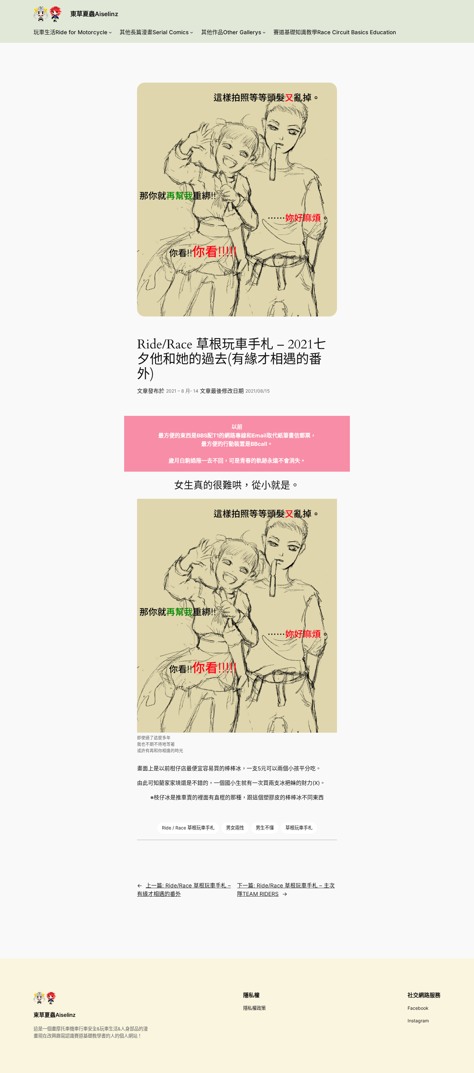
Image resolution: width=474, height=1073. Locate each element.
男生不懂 (265, 827)
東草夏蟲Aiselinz (94, 14)
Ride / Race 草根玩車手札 (188, 827)
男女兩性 (235, 827)
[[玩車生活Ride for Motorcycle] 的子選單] (110, 32)
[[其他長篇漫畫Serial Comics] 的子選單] (191, 32)
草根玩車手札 (298, 827)
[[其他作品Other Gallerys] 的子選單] (264, 32)
